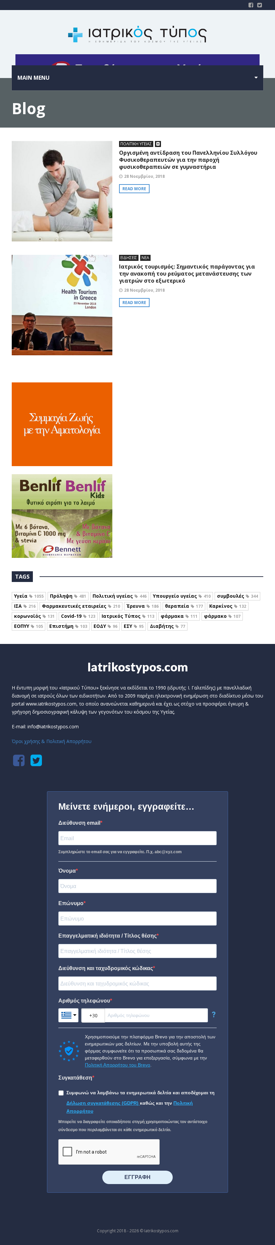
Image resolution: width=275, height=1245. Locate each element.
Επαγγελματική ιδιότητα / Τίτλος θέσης (107, 936)
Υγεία (29, 596)
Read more (134, 189)
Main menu (33, 77)
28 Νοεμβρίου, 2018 (144, 176)
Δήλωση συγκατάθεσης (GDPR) (103, 1103)
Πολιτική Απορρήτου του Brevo (117, 1065)
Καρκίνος (227, 606)
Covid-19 (78, 616)
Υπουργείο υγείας (182, 596)
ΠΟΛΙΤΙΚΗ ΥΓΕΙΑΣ (136, 144)
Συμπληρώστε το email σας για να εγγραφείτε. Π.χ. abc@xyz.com (120, 852)
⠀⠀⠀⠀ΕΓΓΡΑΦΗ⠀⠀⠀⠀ (137, 1177)
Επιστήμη (68, 626)
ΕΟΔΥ (105, 626)
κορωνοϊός (34, 616)
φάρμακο (222, 616)
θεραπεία (184, 606)
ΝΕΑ (145, 258)
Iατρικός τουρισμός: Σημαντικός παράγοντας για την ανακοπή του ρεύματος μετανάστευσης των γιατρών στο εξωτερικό (187, 273)
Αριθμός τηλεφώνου (84, 1001)
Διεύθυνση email (79, 823)
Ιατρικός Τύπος (128, 616)
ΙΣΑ (25, 606)
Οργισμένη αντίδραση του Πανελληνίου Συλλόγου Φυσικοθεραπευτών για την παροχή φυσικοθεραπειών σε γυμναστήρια (188, 159)
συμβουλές (237, 596)
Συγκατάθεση (75, 1078)
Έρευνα (142, 606)
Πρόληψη (68, 596)
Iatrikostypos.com (137, 667)
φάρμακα (179, 616)
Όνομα (67, 871)
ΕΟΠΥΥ (28, 626)
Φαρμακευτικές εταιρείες (81, 606)
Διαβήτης (167, 626)
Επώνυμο (71, 903)
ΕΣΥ (134, 626)
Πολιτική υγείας (120, 596)
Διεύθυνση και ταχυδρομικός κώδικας (105, 968)
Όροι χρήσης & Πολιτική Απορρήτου (52, 741)
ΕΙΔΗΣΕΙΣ (128, 258)
